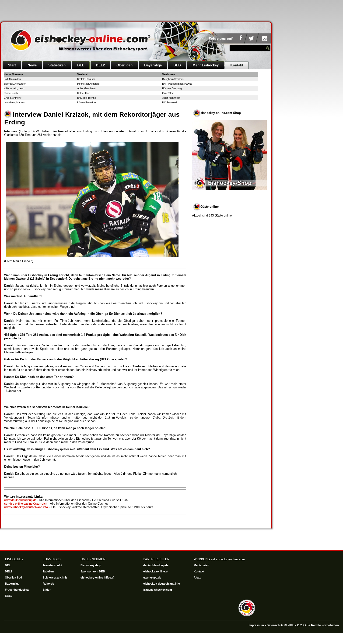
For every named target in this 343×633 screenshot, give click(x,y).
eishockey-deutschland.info (161, 583)
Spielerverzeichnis (55, 577)
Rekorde (48, 583)
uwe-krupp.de (152, 577)
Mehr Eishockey (205, 65)
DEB (177, 65)
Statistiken (57, 65)
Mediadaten (201, 565)
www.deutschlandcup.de (20, 500)
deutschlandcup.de (156, 565)
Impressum (256, 625)
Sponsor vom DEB (92, 571)
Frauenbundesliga (17, 589)
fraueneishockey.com (157, 589)
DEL (80, 65)
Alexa (197, 577)
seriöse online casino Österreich (25, 503)
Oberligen (124, 65)
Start (12, 65)
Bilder (47, 589)
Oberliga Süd (14, 577)
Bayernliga (153, 65)
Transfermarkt (52, 565)
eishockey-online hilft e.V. (97, 577)
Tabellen (48, 571)
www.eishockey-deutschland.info (26, 507)
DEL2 (100, 65)
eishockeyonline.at (156, 571)
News (32, 65)
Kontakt (236, 65)
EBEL (9, 595)
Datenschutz (275, 625)
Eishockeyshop (90, 565)
